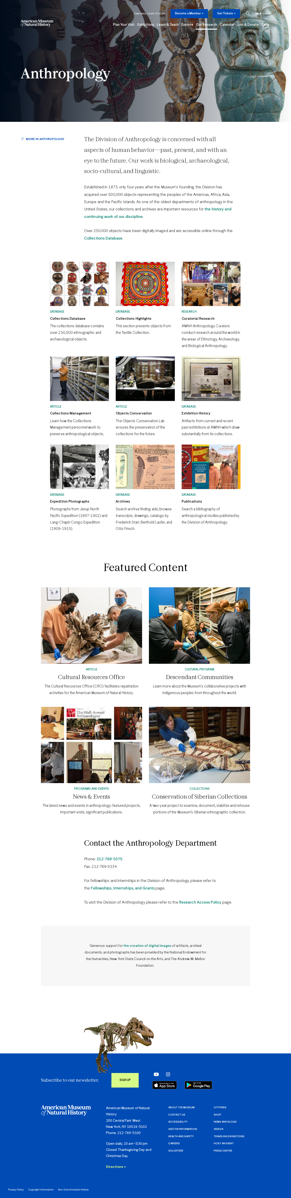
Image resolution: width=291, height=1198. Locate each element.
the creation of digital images (147, 946)
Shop (217, 1115)
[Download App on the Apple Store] (164, 1085)
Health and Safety (181, 1136)
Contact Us (176, 1115)
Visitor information (182, 1129)
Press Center (223, 1150)
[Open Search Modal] (248, 13)
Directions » (116, 1167)
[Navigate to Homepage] (36, 23)
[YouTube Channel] (155, 1074)
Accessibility (178, 1122)
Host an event (224, 1143)
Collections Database (103, 238)
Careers (174, 1143)
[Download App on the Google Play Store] (198, 1085)
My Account (263, 13)
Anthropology (65, 74)
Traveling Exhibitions (229, 1136)
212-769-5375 (109, 859)
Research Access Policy (200, 902)
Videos (218, 1129)
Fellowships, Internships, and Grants (123, 888)
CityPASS (220, 1107)
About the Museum (181, 1107)
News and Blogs (225, 1122)
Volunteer (175, 1150)
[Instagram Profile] (166, 1074)
